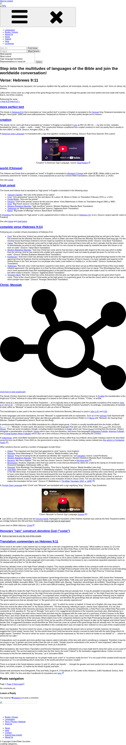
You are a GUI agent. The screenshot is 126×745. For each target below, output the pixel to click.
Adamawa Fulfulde (99, 431)
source (81, 514)
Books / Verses (11, 32)
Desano (10, 202)
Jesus (2, 429)
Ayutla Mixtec (13, 199)
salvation (81, 456)
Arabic (69, 429)
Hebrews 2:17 (85, 215)
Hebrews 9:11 (18, 112)
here (59, 673)
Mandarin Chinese (75, 173)
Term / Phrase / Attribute (15, 722)
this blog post (83, 460)
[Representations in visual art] (17, 61)
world (10, 180)
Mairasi (10, 456)
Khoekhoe (6, 215)
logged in (17, 698)
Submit (8, 39)
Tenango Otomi (14, 275)
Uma (9, 204)
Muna (91, 418)
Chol (9, 197)
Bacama (11, 460)
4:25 (105, 411)
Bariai (10, 211)
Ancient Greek (42, 519)
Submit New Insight (13, 735)
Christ (29, 525)
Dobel (10, 451)
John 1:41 (94, 411)
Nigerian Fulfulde (116, 431)
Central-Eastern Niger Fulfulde (17, 434)
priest (10, 221)
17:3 (10, 405)
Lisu (75, 125)
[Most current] (17, 56)
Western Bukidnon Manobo (19, 206)
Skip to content (6, 1)
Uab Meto (11, 470)
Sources (8, 724)
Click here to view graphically (13, 392)
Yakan (10, 243)
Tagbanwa (11, 208)
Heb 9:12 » (15, 101)
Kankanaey (12, 257)
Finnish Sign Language (12, 485)
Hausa (36, 431)
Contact (8, 733)
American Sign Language (13, 134)
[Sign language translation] (17, 59)
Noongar (11, 453)
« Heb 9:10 (5, 101)
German (95, 112)
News (7, 37)
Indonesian (7, 438)
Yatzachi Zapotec (15, 195)
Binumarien (12, 463)
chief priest (22, 221)
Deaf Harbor (82, 163)
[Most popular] (17, 54)
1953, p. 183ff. (76, 481)
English (101, 396)
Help (7, 41)
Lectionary (9, 44)
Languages (10, 30)
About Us (9, 34)
